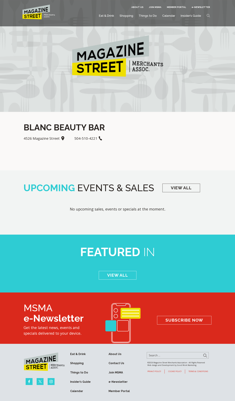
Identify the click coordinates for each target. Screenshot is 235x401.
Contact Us (116, 363)
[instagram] (51, 381)
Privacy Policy (154, 371)
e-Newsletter (201, 7)
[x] (40, 381)
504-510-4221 (86, 138)
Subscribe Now (184, 320)
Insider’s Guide (191, 15)
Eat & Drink (106, 15)
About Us (137, 7)
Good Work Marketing (186, 365)
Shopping (126, 15)
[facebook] (29, 381)
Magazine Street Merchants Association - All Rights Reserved (179, 362)
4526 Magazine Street (42, 138)
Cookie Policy (174, 371)
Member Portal (176, 7)
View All (181, 187)
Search (208, 15)
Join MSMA (155, 7)
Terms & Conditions (198, 371)
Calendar (168, 15)
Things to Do (148, 15)
